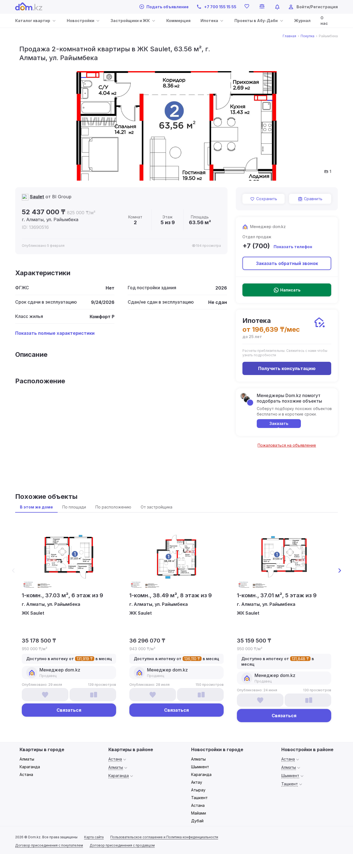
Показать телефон (293, 246)
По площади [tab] (74, 507)
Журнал (302, 20)
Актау (196, 782)
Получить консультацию (286, 368)
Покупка (307, 36)
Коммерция (178, 20)
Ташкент (199, 797)
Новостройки (80, 20)
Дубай (197, 820)
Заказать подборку (279, 424)
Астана (26, 774)
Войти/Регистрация (317, 6)
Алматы (27, 759)
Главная (289, 36)
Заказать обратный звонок (287, 263)
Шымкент (200, 766)
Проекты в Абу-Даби (256, 20)
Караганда (30, 766)
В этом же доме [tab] (36, 507)
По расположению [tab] (113, 507)
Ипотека (209, 20)
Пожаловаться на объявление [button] (287, 445)
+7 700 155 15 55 (220, 6)
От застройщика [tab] (156, 507)
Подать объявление (167, 6)
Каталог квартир (32, 20)
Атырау (198, 790)
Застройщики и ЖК (130, 20)
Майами (198, 813)
